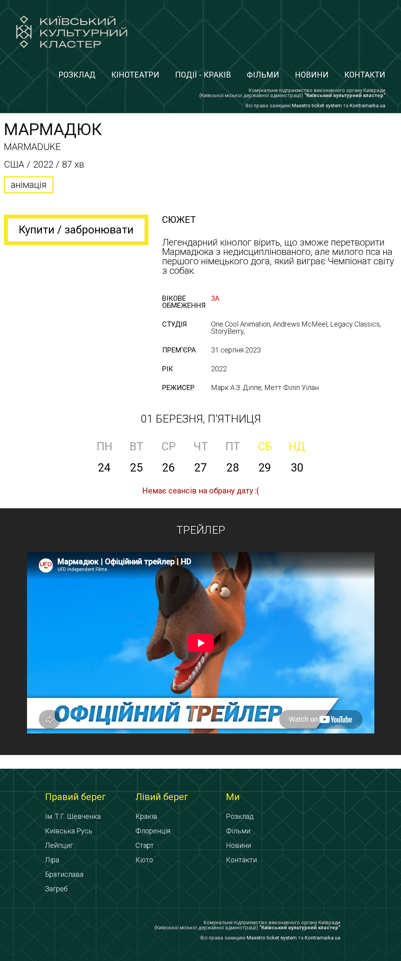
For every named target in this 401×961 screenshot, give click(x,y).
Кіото (144, 860)
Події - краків (203, 74)
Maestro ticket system (317, 105)
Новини (312, 74)
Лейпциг (59, 845)
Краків (146, 816)
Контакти (364, 74)
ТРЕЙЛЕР (200, 530)
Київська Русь (68, 831)
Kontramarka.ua (367, 105)
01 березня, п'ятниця (201, 418)
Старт (144, 845)
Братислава (64, 874)
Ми (233, 796)
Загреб (56, 889)
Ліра (52, 860)
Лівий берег (161, 796)
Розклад (77, 74)
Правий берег (75, 796)
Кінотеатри (135, 74)
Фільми (263, 74)
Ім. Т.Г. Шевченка (73, 816)
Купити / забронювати (76, 229)
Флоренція (152, 831)
